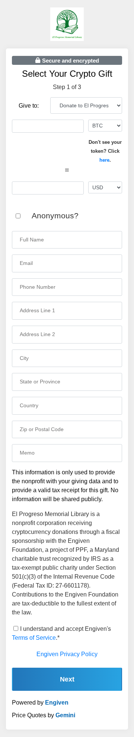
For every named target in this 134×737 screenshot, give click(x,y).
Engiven (56, 702)
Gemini (65, 715)
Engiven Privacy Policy (67, 654)
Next (67, 679)
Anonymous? (55, 215)
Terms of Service (34, 638)
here (104, 160)
